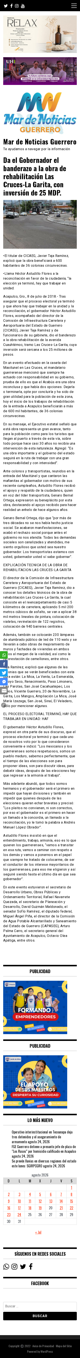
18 (29, 1207)
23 (8, 1214)
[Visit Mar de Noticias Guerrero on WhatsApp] (6, 1267)
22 (71, 1207)
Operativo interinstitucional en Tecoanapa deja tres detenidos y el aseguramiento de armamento (42, 1136)
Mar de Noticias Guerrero (39, 141)
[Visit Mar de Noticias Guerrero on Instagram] (14, 1267)
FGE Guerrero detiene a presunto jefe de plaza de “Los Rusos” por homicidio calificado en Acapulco (44, 1149)
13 (50, 1201)
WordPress (47, 1351)
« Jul (38, 1232)
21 (61, 1207)
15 (71, 1201)
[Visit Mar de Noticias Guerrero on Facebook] (31, 1267)
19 (40, 1207)
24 (19, 1214)
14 (61, 1201)
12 (40, 1201)
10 (19, 1201)
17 (19, 1207)
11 (30, 1201)
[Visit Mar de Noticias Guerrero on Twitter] (23, 1267)
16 (8, 1207)
